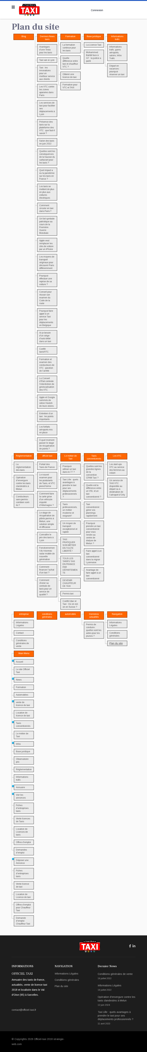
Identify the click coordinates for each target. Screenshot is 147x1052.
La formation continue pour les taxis (69, 48)
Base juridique (23, 751)
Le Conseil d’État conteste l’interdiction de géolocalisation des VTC (46, 384)
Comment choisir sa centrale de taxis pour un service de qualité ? (45, 587)
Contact (19, 633)
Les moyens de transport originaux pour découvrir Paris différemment (46, 262)
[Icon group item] (130, 946)
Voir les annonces (21, 796)
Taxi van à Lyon (46, 60)
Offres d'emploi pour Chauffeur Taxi (23, 907)
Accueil (19, 662)
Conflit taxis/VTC (44, 350)
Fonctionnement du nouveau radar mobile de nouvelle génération (47, 554)
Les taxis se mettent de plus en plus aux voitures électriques (46, 192)
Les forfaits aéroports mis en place (46, 430)
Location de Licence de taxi (23, 895)
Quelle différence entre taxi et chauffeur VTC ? (70, 62)
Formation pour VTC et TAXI (70, 86)
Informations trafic (22, 778)
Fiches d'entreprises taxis (22, 808)
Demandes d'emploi (21, 851)
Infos (18, 744)
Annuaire (20, 787)
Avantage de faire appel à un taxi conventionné (93, 574)
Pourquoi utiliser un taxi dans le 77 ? (69, 469)
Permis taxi (68, 593)
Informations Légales (22, 624)
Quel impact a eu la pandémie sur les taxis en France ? (46, 174)
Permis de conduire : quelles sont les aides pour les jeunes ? (93, 630)
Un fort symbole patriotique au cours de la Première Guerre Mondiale (46, 225)
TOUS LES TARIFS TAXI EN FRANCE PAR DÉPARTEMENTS (70, 565)
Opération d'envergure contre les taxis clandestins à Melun (23, 483)
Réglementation (24, 769)
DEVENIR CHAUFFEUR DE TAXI (69, 583)
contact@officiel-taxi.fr (24, 1009)
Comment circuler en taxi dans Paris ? (46, 208)
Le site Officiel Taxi (23, 670)
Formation (21, 687)
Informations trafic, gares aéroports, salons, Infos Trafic (115, 53)
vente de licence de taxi (23, 703)
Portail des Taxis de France (47, 465)
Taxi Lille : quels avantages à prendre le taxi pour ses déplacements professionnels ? (70, 488)
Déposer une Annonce (22, 861)
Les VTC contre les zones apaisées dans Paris (46, 91)
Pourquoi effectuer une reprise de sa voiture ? (45, 280)
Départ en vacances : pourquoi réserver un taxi (116, 70)
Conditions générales (114, 634)
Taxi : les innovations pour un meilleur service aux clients (47, 73)
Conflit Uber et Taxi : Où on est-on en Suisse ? (70, 604)
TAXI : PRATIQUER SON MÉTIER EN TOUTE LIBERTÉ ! (69, 545)
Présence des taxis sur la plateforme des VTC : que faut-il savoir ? (47, 128)
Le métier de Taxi (22, 735)
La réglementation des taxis (23, 467)
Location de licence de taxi (23, 714)
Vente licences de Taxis (23, 820)
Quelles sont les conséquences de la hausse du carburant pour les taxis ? (47, 157)
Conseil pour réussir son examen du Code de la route (45, 298)
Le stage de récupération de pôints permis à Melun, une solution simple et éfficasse (46, 519)
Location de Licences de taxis (22, 832)
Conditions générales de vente (22, 643)
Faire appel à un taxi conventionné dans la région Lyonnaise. (94, 557)
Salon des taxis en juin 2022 (46, 142)
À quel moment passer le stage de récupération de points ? (46, 444)
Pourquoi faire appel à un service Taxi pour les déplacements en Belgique (46, 318)
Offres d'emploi (23, 842)
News (19, 679)
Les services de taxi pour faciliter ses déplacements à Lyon (47, 109)
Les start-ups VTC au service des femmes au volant (117, 468)
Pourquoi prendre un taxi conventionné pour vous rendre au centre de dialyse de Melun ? (93, 533)
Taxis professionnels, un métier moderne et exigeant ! (70, 510)
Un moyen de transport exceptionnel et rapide (70, 527)
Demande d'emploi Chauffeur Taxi (23, 921)
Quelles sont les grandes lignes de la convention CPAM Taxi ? (94, 472)
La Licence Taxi (93, 45)
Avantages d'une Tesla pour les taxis (45, 50)
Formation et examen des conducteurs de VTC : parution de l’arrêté (46, 365)
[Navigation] (13, 7)
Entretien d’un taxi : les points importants (46, 416)
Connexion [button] (97, 10)
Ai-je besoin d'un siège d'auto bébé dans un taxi (45, 337)
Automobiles (22, 695)
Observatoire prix (22, 760)
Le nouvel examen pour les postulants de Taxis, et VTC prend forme (47, 480)
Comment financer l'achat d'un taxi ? (46, 570)
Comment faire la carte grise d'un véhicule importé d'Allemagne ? (46, 499)
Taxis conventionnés (23, 724)
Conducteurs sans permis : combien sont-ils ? (23, 500)
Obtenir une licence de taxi (70, 75)
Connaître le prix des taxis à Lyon (46, 537)
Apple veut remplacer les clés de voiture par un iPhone (46, 244)
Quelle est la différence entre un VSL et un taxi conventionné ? (93, 491)
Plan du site (116, 643)
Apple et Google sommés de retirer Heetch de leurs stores (47, 401)
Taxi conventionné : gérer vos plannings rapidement (93, 510)
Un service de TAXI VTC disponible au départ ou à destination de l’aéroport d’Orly (117, 487)
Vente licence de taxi (22, 885)
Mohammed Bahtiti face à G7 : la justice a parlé (93, 56)
